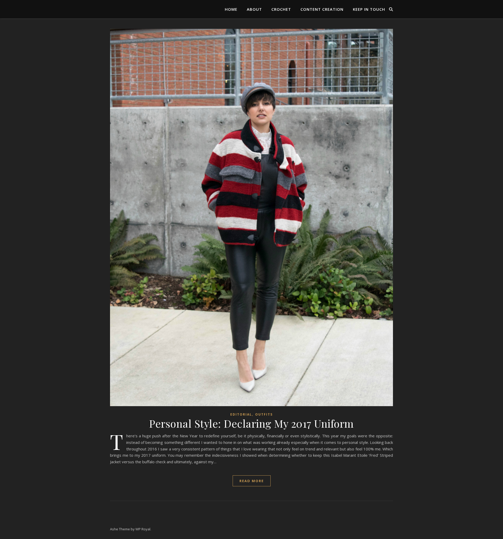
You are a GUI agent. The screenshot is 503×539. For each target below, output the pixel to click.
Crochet (281, 9)
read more (251, 480)
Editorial (241, 414)
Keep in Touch (369, 9)
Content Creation (321, 9)
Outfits (264, 414)
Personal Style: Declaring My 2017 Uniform (251, 423)
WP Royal (142, 529)
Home (231, 9)
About (254, 9)
